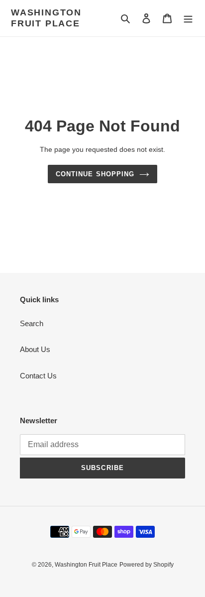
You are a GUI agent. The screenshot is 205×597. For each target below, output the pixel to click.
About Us (35, 349)
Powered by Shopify (146, 564)
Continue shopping (95, 174)
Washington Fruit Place (46, 17)
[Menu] (188, 18)
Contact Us (38, 375)
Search (31, 323)
